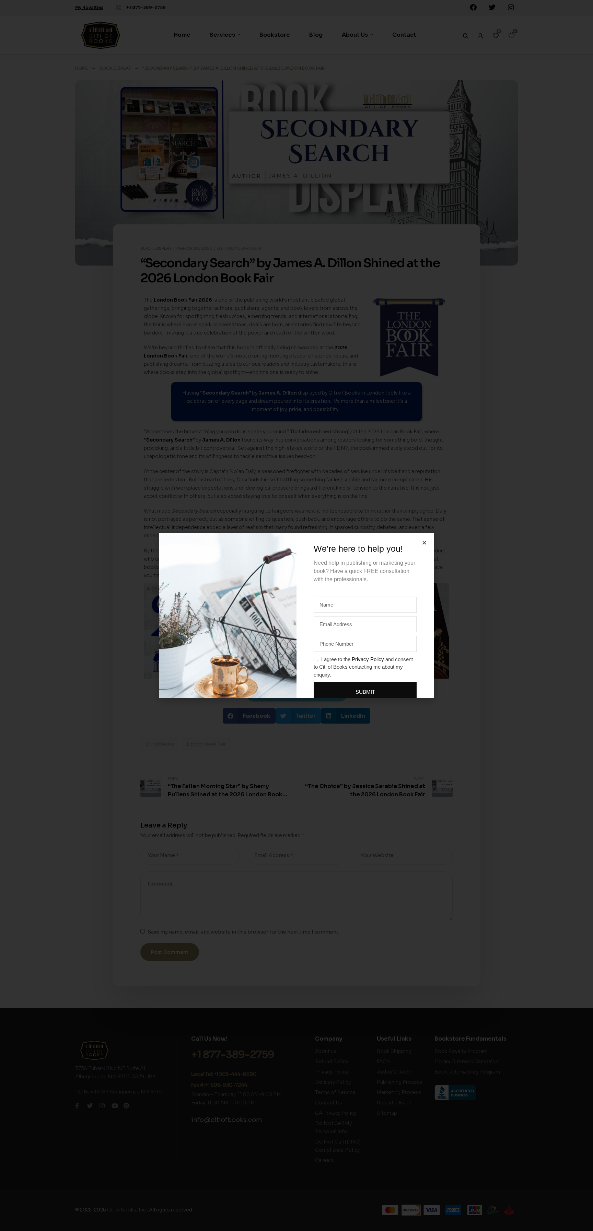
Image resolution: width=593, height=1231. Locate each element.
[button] (424, 542)
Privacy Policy (368, 659)
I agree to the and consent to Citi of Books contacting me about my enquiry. (363, 667)
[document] (296, 615)
